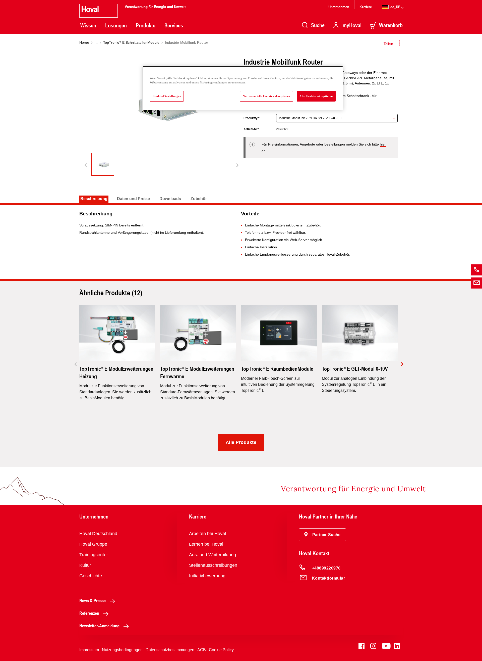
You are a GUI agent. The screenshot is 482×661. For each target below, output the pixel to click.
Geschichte (90, 575)
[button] (322, 534)
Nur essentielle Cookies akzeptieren (266, 96)
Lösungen (116, 25)
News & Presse (92, 600)
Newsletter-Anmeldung (99, 625)
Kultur (85, 565)
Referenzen (89, 613)
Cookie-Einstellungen (167, 96)
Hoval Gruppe (93, 544)
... (96, 42)
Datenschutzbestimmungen (170, 650)
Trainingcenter (93, 554)
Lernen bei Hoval (206, 544)
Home (84, 42)
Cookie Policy (221, 650)
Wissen (88, 25)
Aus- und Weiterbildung (212, 554)
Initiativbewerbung (207, 575)
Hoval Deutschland (98, 533)
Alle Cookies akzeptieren (316, 96)
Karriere (365, 7)
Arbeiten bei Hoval (207, 533)
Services (173, 25)
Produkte (145, 25)
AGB (201, 650)
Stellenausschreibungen (213, 565)
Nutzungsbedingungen (122, 650)
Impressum (89, 650)
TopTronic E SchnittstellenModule (131, 42)
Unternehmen (338, 7)
